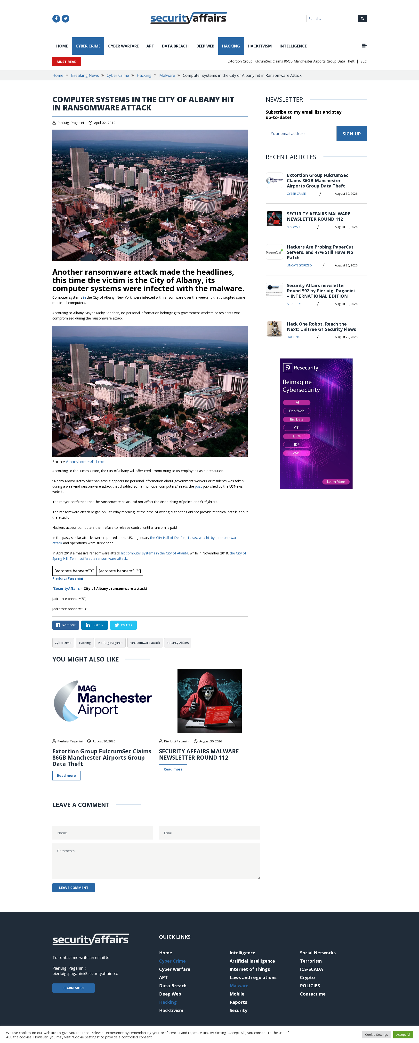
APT (150, 46)
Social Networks (318, 953)
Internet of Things (250, 969)
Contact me (313, 994)
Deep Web (205, 46)
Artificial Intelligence (252, 961)
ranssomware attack (145, 642)
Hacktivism (260, 46)
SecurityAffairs (67, 588)
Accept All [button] (403, 1034)
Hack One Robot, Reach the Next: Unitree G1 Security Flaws (321, 326)
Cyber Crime (88, 46)
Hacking (231, 46)
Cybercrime (63, 642)
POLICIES (310, 986)
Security (294, 304)
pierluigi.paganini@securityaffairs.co (85, 973)
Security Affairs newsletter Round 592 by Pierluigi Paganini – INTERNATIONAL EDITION (321, 290)
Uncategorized (299, 265)
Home (62, 46)
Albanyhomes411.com (85, 461)
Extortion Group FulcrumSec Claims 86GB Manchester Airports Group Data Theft (274, 61)
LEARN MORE (74, 988)
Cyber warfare (123, 46)
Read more (66, 775)
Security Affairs (178, 642)
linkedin (97, 625)
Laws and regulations (253, 977)
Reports (238, 1002)
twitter (126, 625)
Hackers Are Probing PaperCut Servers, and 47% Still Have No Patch (320, 252)
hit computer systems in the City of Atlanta (154, 553)
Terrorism (311, 961)
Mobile (237, 994)
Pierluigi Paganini (70, 122)
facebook (69, 625)
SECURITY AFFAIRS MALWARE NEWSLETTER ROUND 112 (199, 754)
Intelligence (293, 46)
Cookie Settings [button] (376, 1034)
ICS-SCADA (311, 969)
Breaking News (85, 75)
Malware (167, 75)
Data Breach (175, 46)
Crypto (307, 977)
